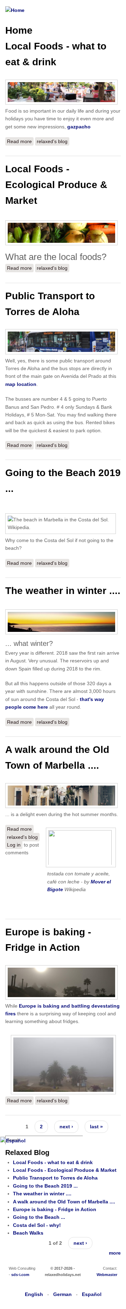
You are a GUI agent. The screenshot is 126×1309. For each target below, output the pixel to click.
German (62, 1294)
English (34, 1294)
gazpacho (79, 126)
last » (96, 1126)
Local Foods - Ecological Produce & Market (56, 184)
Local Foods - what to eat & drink (53, 1162)
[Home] (14, 10)
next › (66, 1126)
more (115, 1253)
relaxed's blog (52, 141)
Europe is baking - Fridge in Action (54, 1209)
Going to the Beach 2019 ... (45, 1186)
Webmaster (107, 1275)
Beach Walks (28, 1233)
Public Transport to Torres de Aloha (55, 1178)
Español (92, 1294)
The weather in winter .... (62, 590)
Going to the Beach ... (39, 1217)
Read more (20, 141)
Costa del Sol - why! (37, 1225)
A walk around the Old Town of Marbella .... (64, 1201)
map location (20, 384)
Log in (14, 845)
